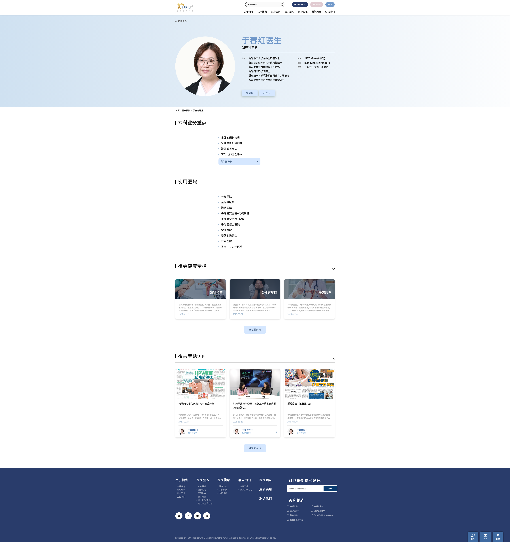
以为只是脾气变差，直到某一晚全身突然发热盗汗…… (254, 405)
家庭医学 (202, 493)
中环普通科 (318, 506)
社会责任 (181, 493)
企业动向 (181, 496)
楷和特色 (181, 490)
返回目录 (182, 21)
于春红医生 (198, 110)
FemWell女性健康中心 (323, 515)
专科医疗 (202, 486)
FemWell (317, 4)
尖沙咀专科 (294, 511)
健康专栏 (223, 486)
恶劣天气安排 (246, 490)
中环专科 (294, 506)
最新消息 (316, 12)
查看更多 (253, 329)
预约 (251, 93)
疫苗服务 (202, 496)
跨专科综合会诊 (205, 503)
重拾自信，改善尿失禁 (299, 403)
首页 (177, 110)
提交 (330, 488)
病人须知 (244, 480)
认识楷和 (181, 486)
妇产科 (228, 161)
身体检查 (202, 490)
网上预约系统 (299, 4)
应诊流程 (244, 486)
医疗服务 (202, 480)
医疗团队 (275, 12)
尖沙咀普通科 (319, 511)
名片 (268, 93)
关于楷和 (181, 480)
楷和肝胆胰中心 (296, 520)
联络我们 (330, 12)
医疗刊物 (223, 493)
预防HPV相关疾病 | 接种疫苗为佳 (196, 403)
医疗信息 (223, 480)
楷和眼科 (294, 515)
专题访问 (223, 490)
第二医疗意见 (204, 500)
